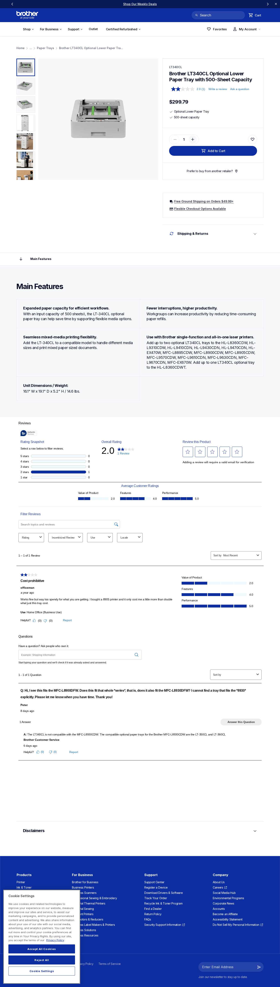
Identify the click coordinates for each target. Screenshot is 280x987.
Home (20, 48)
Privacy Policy (55, 940)
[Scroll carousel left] (12, 4)
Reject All (41, 960)
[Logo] (27, 15)
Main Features (40, 259)
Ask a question (239, 89)
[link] (140, 4)
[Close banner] (276, 4)
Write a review (217, 89)
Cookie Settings (42, 971)
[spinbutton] (184, 139)
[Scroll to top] (20, 258)
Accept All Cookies (41, 949)
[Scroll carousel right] (268, 4)
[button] (175, 139)
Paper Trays (45, 48)
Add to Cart (216, 151)
